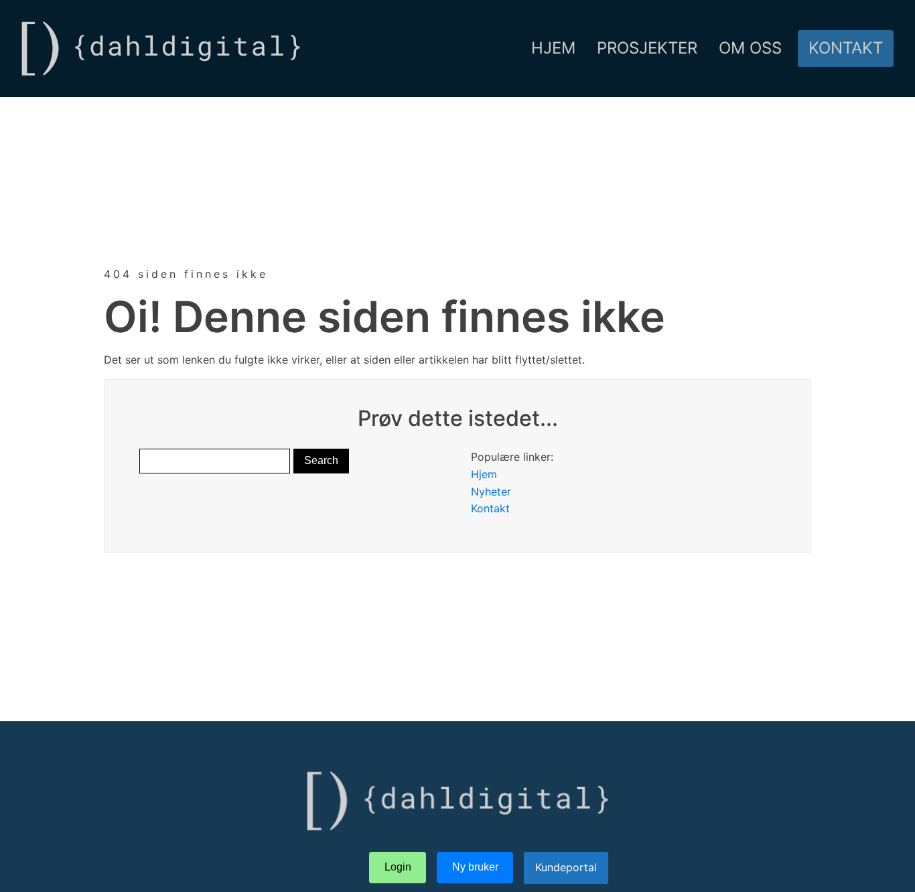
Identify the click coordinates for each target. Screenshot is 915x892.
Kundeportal (566, 867)
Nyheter (491, 491)
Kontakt (845, 48)
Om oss (750, 48)
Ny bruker (475, 867)
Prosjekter (647, 48)
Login (397, 867)
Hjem (553, 48)
